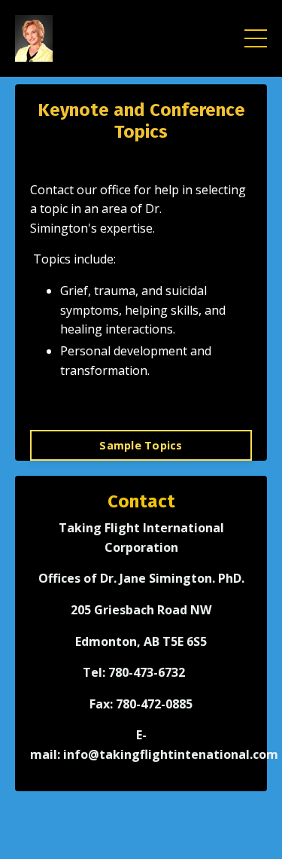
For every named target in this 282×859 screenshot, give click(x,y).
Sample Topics (140, 445)
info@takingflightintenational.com (170, 754)
